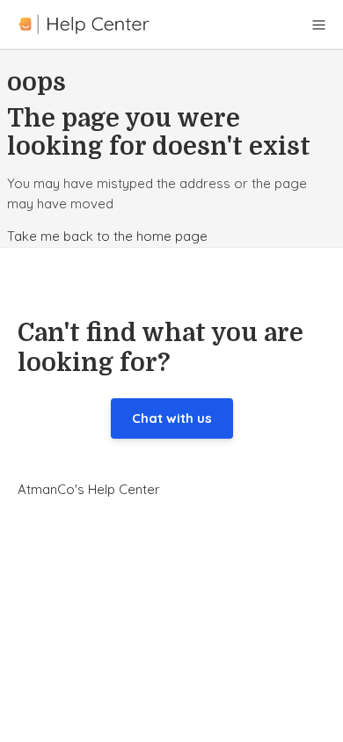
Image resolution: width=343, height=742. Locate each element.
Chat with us (172, 418)
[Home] (84, 24)
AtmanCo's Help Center (89, 489)
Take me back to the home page (107, 236)
